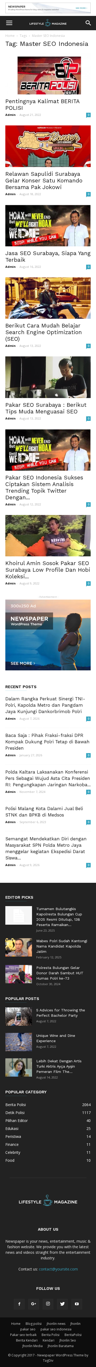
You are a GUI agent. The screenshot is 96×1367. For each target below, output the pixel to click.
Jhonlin (75, 1323)
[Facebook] (19, 1304)
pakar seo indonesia (56, 1329)
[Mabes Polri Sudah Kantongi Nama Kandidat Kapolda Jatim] (18, 947)
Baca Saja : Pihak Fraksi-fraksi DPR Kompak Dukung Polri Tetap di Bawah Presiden (47, 742)
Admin (10, 115)
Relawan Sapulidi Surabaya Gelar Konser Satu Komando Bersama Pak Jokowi (43, 180)
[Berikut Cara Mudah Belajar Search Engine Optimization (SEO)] (48, 298)
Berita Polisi (50, 1335)
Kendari (48, 1340)
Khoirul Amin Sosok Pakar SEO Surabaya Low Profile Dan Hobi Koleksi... (47, 570)
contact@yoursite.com (58, 1269)
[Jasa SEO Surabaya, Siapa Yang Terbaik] (48, 225)
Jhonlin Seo (67, 1340)
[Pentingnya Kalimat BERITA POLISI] (48, 74)
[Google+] (33, 1304)
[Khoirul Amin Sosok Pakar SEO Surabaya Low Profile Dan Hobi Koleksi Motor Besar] (48, 536)
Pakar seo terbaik (23, 1335)
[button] (88, 23)
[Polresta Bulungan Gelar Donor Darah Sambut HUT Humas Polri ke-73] (18, 974)
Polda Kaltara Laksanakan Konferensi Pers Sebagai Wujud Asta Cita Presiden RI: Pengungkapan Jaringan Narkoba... (48, 778)
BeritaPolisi (73, 1335)
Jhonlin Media (32, 1346)
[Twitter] (62, 1304)
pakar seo (27, 1329)
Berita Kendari (27, 1340)
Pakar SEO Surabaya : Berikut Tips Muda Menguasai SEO (45, 408)
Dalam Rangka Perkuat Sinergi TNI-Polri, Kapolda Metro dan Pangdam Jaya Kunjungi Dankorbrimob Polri (45, 705)
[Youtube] (76, 1304)
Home (10, 35)
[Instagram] (48, 1304)
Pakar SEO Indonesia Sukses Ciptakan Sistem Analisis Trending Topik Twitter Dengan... (44, 487)
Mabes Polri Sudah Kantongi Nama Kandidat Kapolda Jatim (61, 946)
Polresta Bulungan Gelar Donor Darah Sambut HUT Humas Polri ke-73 (59, 973)
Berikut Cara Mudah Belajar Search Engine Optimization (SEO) (43, 332)
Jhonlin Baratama (61, 1346)
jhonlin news (56, 1323)
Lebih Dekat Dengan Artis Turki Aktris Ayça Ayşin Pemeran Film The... (59, 1066)
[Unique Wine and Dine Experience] (18, 1042)
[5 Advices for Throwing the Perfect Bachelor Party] (18, 1016)
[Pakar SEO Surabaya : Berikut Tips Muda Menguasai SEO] (48, 377)
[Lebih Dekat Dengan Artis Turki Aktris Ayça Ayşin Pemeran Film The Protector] (18, 1067)
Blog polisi (34, 1323)
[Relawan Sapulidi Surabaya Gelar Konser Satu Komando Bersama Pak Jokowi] (48, 146)
